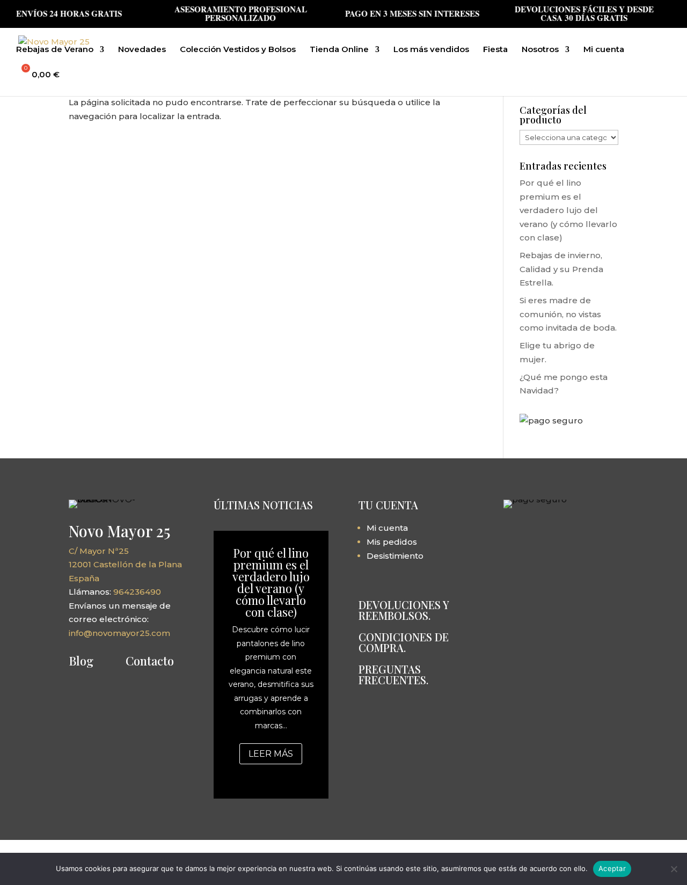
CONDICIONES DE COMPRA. (404, 642)
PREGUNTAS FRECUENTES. (393, 674)
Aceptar (612, 868)
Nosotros (540, 50)
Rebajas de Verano (54, 50)
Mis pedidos (392, 542)
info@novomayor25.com (119, 633)
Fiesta (495, 50)
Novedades (142, 50)
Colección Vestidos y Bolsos (238, 50)
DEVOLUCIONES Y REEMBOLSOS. (404, 610)
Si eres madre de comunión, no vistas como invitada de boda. (568, 314)
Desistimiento (395, 556)
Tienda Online (339, 50)
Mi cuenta (603, 50)
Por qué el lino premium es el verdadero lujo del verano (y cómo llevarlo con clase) (568, 210)
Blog (81, 661)
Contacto (150, 661)
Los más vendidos (431, 50)
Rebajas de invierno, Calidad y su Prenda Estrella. (561, 269)
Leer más (271, 754)
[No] (673, 869)
